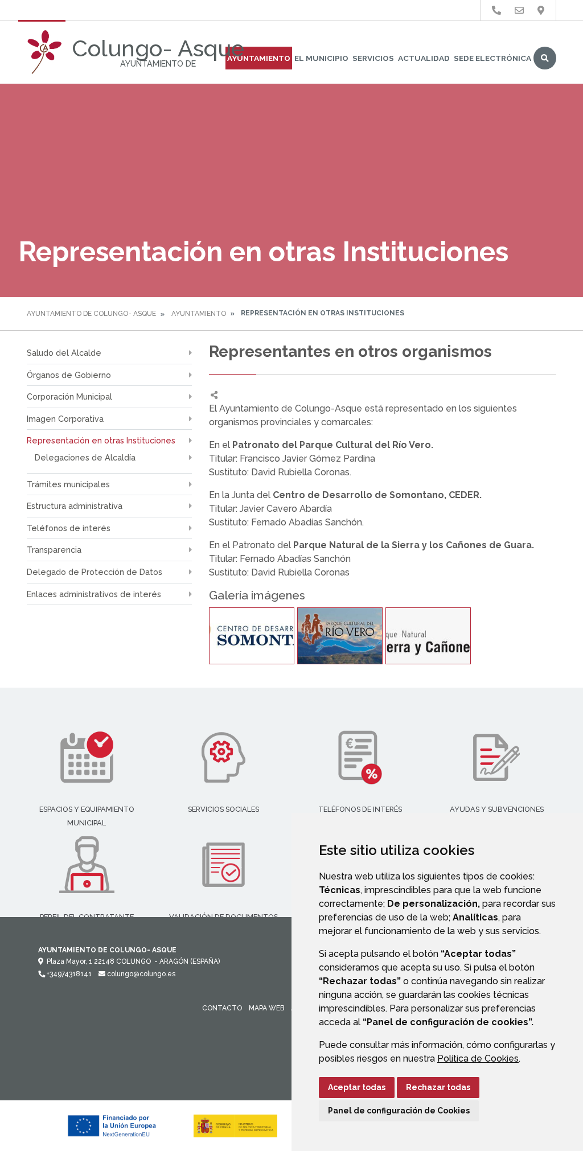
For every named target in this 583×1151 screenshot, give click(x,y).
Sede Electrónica (492, 58)
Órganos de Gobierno (69, 375)
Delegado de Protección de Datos (94, 572)
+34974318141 (68, 974)
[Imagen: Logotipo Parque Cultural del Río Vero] (340, 635)
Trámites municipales (68, 484)
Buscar (544, 58)
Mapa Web (266, 1008)
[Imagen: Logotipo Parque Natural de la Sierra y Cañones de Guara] (428, 635)
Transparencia (54, 549)
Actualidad (424, 58)
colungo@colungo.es (140, 974)
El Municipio (321, 58)
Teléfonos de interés (68, 528)
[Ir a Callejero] (540, 10)
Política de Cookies (478, 1058)
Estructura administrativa (74, 506)
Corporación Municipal (69, 396)
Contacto (222, 1008)
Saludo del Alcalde (64, 352)
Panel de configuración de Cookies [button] (399, 1110)
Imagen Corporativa (65, 419)
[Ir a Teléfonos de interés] (496, 10)
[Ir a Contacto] (519, 10)
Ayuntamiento (258, 58)
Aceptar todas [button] (356, 1087)
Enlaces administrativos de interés (94, 594)
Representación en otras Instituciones (101, 440)
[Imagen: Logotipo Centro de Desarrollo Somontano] (251, 635)
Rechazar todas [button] (438, 1087)
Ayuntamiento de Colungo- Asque (91, 314)
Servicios (373, 58)
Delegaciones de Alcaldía (85, 457)
